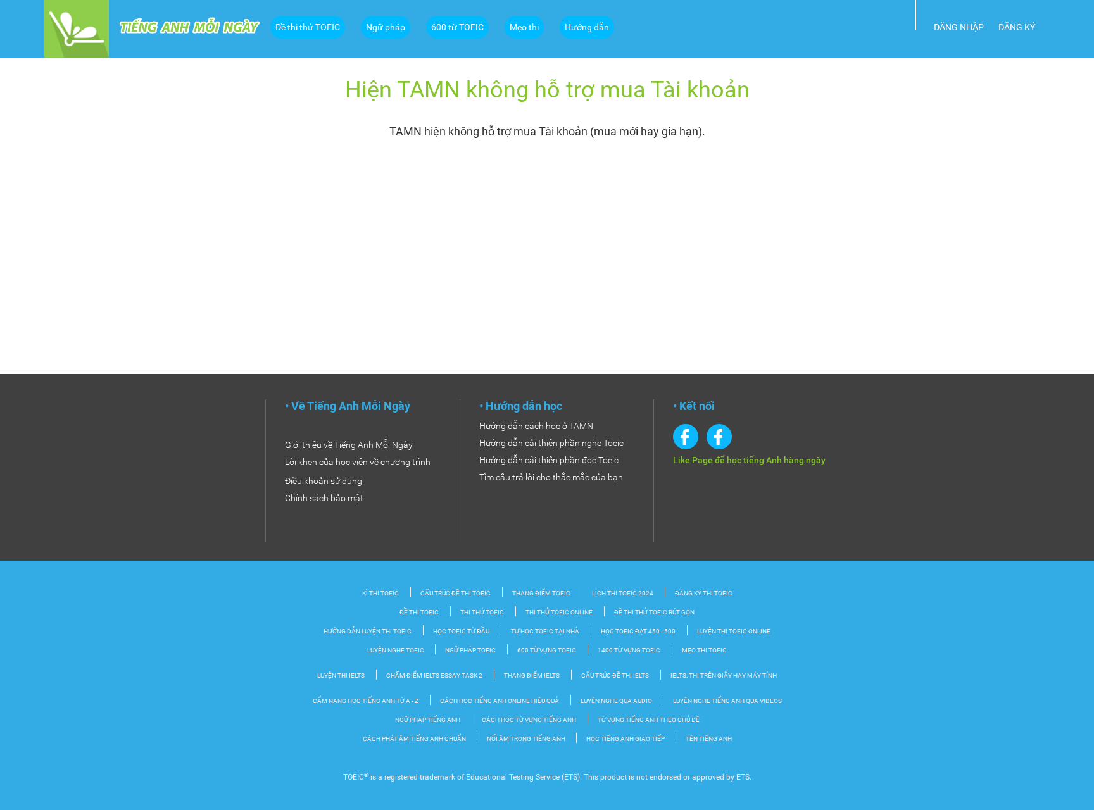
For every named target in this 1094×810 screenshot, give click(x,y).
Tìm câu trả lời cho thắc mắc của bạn (551, 477)
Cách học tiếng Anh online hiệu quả (499, 700)
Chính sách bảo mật (324, 498)
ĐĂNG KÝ (1016, 27)
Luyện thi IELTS (341, 675)
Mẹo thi (524, 27)
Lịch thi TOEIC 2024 (622, 593)
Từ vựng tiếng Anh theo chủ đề (649, 719)
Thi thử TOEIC (482, 612)
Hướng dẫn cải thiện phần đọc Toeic (549, 460)
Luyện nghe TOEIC (396, 650)
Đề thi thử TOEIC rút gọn (654, 612)
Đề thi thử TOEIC (307, 27)
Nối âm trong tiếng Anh (527, 738)
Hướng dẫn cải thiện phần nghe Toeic (551, 443)
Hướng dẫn (587, 27)
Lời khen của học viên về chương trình (358, 462)
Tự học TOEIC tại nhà (545, 631)
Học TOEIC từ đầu (461, 631)
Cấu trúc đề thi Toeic (455, 593)
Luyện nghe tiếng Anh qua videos (727, 700)
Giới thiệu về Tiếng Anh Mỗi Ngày (349, 445)
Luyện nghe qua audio (617, 700)
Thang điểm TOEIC (541, 593)
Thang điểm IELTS (532, 675)
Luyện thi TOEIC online (733, 631)
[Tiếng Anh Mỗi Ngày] (76, 28)
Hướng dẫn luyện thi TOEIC (368, 631)
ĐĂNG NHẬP (959, 27)
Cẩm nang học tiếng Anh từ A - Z (365, 700)
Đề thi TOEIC (419, 612)
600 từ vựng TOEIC (546, 650)
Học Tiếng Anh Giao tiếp (626, 738)
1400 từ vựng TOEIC (629, 650)
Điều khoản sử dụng (323, 481)
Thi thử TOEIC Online (559, 612)
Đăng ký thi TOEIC (703, 593)
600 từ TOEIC (457, 27)
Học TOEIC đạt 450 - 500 (638, 631)
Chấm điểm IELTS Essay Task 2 (434, 675)
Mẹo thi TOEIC (704, 650)
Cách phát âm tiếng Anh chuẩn (415, 738)
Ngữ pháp (385, 27)
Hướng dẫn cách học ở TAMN (536, 426)
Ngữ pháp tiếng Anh (427, 719)
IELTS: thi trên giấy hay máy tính (723, 675)
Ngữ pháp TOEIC (470, 650)
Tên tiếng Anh (709, 738)
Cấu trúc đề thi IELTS (615, 675)
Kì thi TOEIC (380, 593)
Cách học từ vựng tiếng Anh (529, 719)
